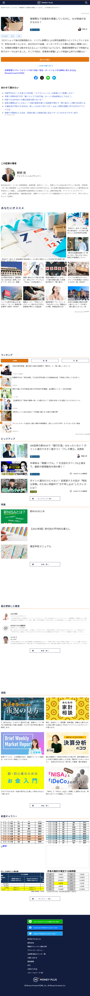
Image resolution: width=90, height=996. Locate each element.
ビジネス (14, 7)
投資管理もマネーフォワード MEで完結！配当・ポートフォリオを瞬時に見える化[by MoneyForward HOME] (40, 71)
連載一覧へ (45, 806)
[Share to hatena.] (54, 78)
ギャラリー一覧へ (45, 899)
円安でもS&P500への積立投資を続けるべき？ (24, 99)
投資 (18, 36)
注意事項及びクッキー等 (36, 954)
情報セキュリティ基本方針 (37, 946)
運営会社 (30, 943)
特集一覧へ (45, 564)
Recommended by (79, 312)
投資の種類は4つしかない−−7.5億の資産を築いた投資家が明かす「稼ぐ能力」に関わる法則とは (45, 102)
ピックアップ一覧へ (45, 499)
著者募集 (30, 961)
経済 (12, 36)
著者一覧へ (45, 651)
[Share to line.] (48, 78)
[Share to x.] (42, 78)
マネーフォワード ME (35, 973)
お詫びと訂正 (32, 969)
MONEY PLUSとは (34, 939)
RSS (28, 965)
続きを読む (45, 59)
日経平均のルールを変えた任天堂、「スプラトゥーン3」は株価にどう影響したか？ (39, 93)
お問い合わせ (32, 958)
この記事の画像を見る (45, 66)
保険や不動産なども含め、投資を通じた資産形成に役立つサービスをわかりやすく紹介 (41, 112)
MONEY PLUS (5, 7)
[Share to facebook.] (36, 78)
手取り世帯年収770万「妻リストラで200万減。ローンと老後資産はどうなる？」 (39, 96)
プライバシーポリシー (35, 950)
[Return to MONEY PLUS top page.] (45, 2)
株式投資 (5, 36)
